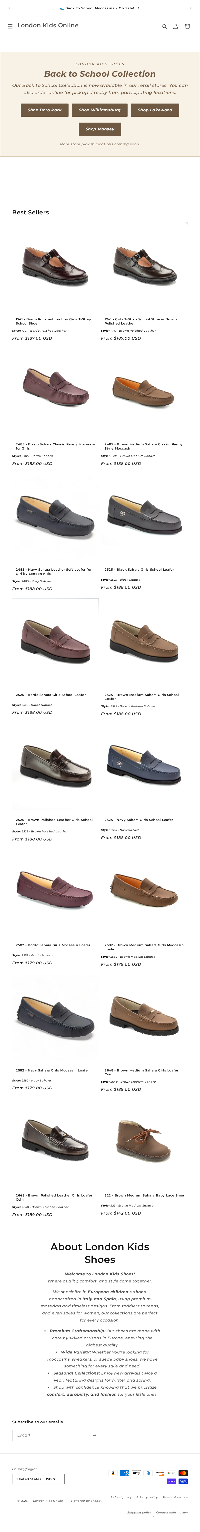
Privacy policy (147, 1497)
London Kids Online (48, 1500)
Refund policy (120, 1497)
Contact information (172, 1512)
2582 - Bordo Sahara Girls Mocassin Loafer (53, 945)
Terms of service (175, 1497)
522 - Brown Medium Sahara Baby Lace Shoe (144, 1195)
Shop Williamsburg (100, 110)
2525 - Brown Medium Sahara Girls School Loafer (142, 697)
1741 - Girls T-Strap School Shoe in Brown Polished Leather (141, 321)
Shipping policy (139, 1512)
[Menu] (10, 26)
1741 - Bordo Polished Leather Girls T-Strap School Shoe (53, 321)
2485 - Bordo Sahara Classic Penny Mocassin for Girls (55, 446)
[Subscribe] (94, 1435)
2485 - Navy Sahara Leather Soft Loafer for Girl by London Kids (53, 571)
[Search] (164, 26)
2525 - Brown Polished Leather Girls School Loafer (54, 822)
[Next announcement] (190, 8)
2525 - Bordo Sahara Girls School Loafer (51, 695)
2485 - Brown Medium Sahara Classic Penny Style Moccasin (144, 446)
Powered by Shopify (86, 1500)
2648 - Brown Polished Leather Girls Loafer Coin (54, 1197)
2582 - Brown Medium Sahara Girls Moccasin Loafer (144, 947)
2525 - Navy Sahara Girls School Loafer (139, 820)
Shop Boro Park (44, 110)
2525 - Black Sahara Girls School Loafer (139, 569)
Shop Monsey (100, 129)
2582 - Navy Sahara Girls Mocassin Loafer (52, 1070)
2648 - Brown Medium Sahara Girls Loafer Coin (141, 1072)
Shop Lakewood (155, 110)
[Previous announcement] (9, 8)
